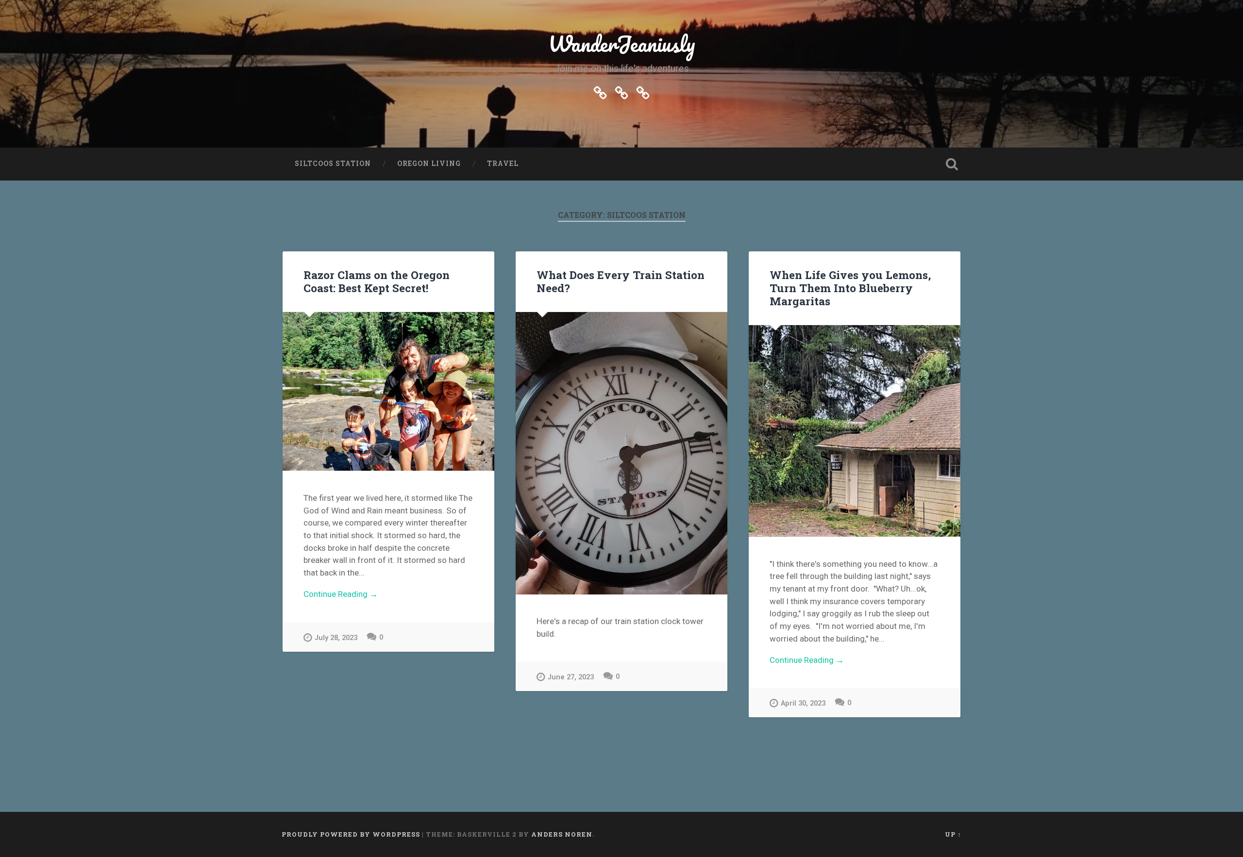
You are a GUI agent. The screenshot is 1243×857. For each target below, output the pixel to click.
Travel (503, 163)
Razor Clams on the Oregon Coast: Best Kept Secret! (376, 281)
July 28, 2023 (336, 638)
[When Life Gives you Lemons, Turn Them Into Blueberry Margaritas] (854, 431)
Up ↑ (953, 834)
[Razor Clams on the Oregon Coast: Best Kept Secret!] (388, 391)
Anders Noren (561, 834)
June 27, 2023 (571, 677)
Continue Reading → (340, 594)
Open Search (951, 164)
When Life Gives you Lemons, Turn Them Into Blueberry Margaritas (850, 287)
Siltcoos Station (333, 163)
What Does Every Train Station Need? (621, 281)
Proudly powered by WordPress (351, 834)
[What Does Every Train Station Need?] (621, 453)
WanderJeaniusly (621, 43)
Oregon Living (429, 163)
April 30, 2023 (803, 703)
